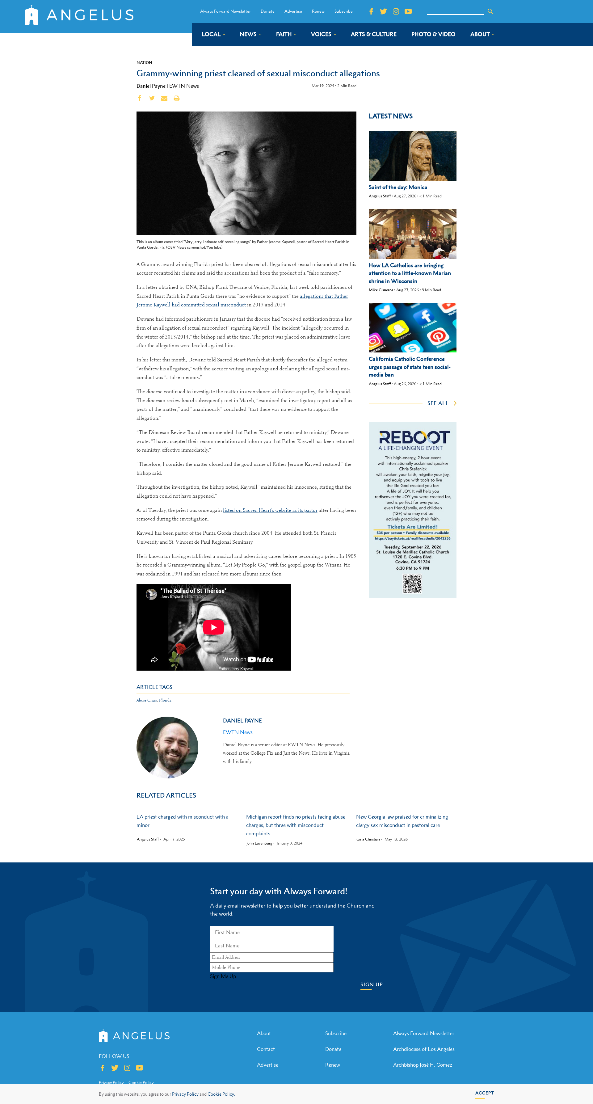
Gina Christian (368, 839)
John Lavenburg (259, 843)
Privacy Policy (185, 1094)
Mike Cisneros (381, 290)
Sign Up (371, 985)
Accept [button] (484, 1092)
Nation (144, 62)
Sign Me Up (223, 976)
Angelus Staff (380, 196)
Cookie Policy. (221, 1094)
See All (438, 403)
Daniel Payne (151, 86)
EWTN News (184, 86)
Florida (165, 700)
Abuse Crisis (147, 700)
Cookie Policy (141, 1082)
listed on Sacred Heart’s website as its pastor (270, 510)
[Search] (490, 11)
